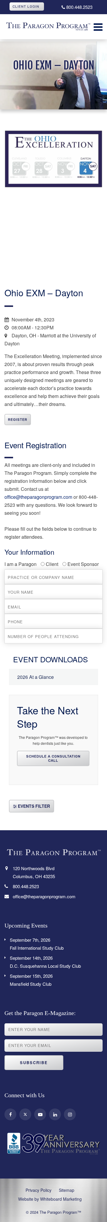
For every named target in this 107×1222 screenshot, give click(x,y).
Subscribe (34, 1062)
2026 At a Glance (35, 677)
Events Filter (33, 806)
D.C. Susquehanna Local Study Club (45, 962)
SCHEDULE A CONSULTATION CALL (53, 758)
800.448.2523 (78, 7)
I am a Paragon (20, 564)
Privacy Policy (38, 1190)
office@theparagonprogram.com (38, 496)
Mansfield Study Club (31, 980)
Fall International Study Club (37, 944)
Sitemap (66, 1190)
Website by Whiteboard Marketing (50, 1199)
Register (17, 419)
